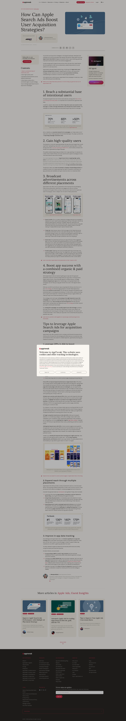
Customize (63, 372)
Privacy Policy (49, 366)
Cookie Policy (42, 366)
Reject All (47, 372)
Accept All (79, 372)
